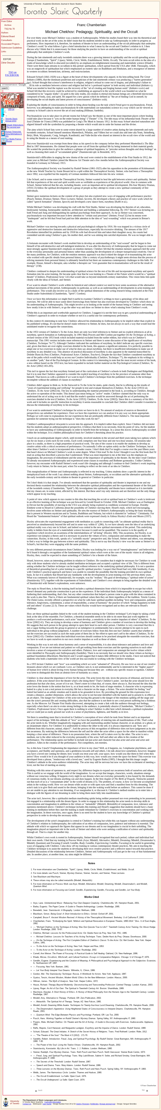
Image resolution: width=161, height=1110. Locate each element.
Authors (4, 32)
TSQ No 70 (9, 29)
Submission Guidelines (11, 48)
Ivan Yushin (47, 1104)
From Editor (6, 21)
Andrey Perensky (83, 1104)
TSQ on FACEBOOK (12, 73)
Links (3, 51)
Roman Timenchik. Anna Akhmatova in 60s (13, 134)
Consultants (6, 40)
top (143, 1090)
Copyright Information (52, 1102)
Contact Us (27, 1104)
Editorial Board (8, 36)
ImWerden (95, 1104)
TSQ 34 (11, 109)
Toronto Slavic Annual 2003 (11, 120)
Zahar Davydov (8, 62)
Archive (7, 25)
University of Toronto (14, 1102)
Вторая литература (107, 1104)
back (40, 1090)
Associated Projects (10, 44)
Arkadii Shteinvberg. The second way (15, 126)
